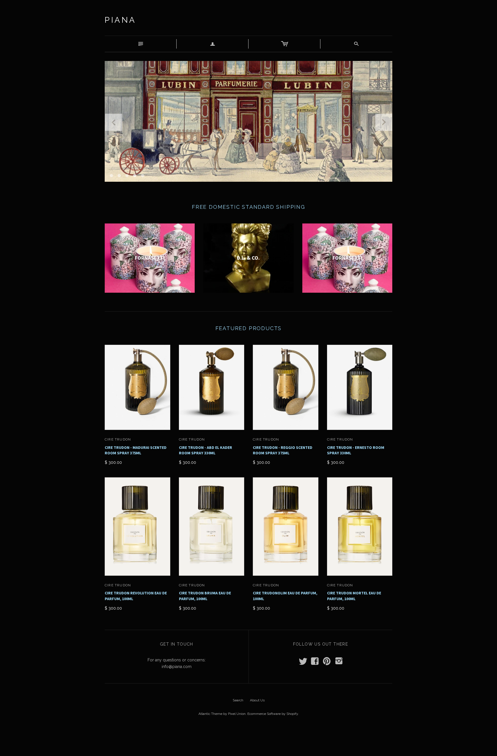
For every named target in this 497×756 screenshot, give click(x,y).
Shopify (292, 714)
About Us (257, 700)
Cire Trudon (118, 439)
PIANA (120, 20)
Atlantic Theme (210, 714)
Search (238, 700)
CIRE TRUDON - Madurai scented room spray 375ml (136, 450)
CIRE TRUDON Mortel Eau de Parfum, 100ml (354, 595)
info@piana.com (177, 666)
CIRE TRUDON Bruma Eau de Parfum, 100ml (205, 595)
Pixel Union (237, 714)
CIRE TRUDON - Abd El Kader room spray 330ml (205, 450)
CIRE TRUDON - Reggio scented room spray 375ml (282, 450)
